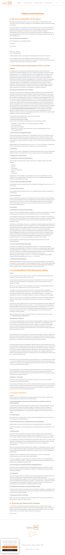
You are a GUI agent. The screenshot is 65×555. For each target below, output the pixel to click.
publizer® (34, 549)
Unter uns (19, 2)
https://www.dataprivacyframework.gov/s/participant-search (24, 108)
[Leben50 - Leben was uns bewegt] (7, 3)
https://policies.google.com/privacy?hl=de (20, 315)
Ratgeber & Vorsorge (38, 2)
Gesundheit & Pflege (27, 2)
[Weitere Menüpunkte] (57, 3)
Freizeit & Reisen (48, 2)
